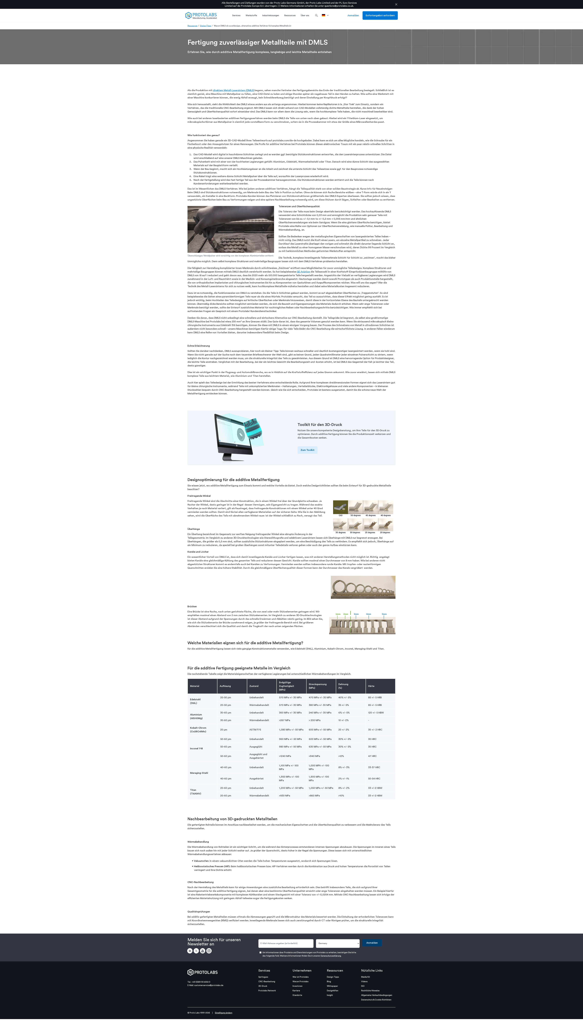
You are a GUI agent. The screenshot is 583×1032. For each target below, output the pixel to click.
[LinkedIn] (190, 951)
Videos (364, 981)
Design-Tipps (205, 26)
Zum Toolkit (307, 450)
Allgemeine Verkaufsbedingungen (376, 995)
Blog (329, 981)
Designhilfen (332, 991)
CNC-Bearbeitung (266, 981)
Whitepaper (332, 986)
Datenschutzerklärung (331, 956)
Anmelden (353, 15)
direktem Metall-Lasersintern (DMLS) (233, 90)
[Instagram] (209, 951)
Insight (330, 995)
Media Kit (365, 977)
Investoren (297, 986)
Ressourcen (192, 26)
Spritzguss (263, 977)
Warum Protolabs (301, 981)
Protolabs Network (267, 991)
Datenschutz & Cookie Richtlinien (376, 1000)
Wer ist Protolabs (301, 977)
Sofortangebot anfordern (380, 15)
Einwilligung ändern (223, 1013)
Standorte (297, 995)
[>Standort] (326, 15)
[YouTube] (203, 951)
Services (264, 970)
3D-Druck (262, 986)
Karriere (296, 991)
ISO (363, 986)
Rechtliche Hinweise (370, 991)
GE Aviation (303, 272)
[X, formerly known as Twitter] (197, 951)
